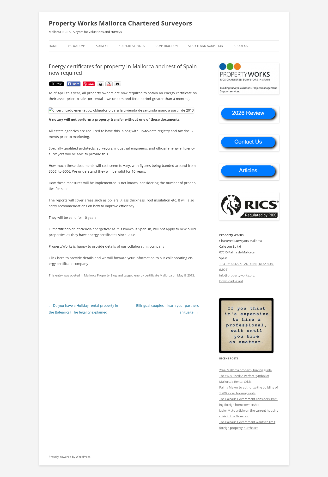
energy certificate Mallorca (153, 275)
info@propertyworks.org (237, 275)
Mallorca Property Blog (100, 275)
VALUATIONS (76, 46)
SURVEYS (102, 46)
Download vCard (231, 281)
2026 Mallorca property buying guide (245, 370)
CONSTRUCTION (167, 46)
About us (241, 46)
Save (91, 84)
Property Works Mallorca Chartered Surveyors (120, 23)
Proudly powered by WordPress (70, 457)
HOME (53, 46)
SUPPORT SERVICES (132, 46)
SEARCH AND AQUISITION (205, 46)
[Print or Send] (109, 85)
